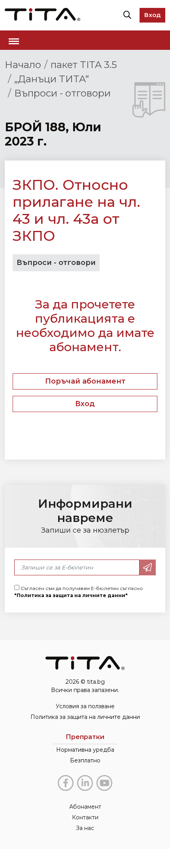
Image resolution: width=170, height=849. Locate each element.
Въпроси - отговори (62, 93)
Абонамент (85, 806)
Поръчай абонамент (85, 381)
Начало (23, 64)
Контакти (85, 817)
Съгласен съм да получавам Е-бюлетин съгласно (78, 591)
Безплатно (85, 760)
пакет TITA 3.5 (84, 64)
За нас (85, 828)
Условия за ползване (85, 706)
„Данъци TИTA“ (51, 79)
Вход (152, 15)
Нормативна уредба (85, 749)
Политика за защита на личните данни (85, 716)
